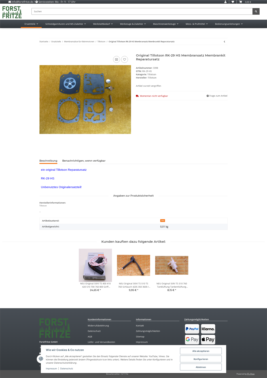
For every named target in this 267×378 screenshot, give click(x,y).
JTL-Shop (250, 374)
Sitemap (140, 336)
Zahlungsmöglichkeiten (148, 331)
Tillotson (151, 74)
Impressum (142, 342)
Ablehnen (201, 367)
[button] (225, 2)
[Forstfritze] (12, 12)
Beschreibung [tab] (48, 160)
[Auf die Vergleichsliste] (116, 59)
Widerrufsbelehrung (98, 325)
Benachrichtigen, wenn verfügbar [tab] (84, 160)
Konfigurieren (201, 359)
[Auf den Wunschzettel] (124, 59)
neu (162, 220)
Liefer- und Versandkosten (101, 342)
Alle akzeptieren (200, 351)
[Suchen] (256, 11)
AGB (90, 336)
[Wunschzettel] (233, 2)
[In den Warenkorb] (41, 52)
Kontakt (140, 325)
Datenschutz (94, 331)
